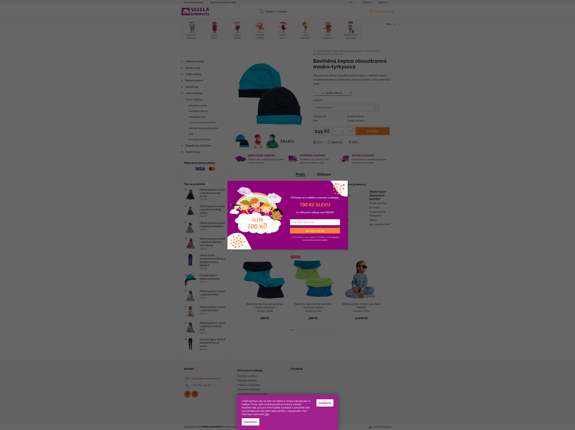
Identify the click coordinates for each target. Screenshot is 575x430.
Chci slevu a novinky (314, 230)
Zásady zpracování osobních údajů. (320, 238)
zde (267, 414)
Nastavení (250, 422)
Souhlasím (325, 403)
